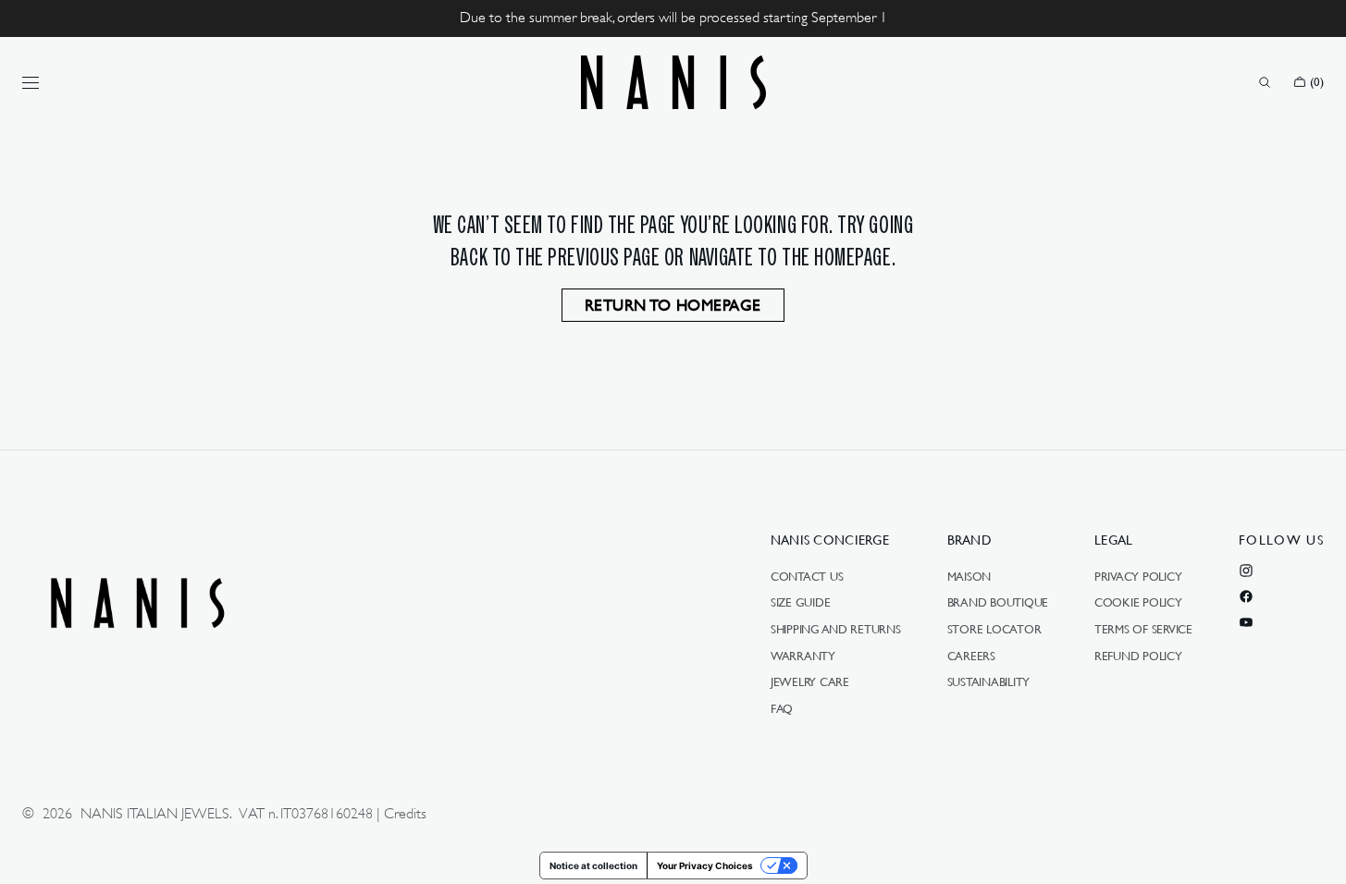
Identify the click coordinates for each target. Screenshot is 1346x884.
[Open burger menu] (30, 82)
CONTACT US (807, 577)
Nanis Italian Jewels (154, 813)
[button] (1264, 82)
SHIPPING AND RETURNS (836, 628)
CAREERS (971, 655)
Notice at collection (593, 865)
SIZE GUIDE (800, 602)
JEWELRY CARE (810, 681)
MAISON (969, 577)
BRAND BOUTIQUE (997, 602)
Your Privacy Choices (705, 865)
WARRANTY (803, 655)
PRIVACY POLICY (1137, 577)
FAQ (782, 708)
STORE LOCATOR (994, 628)
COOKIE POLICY (1138, 602)
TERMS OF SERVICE (1143, 628)
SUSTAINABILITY (988, 681)
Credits (405, 813)
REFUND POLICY (1138, 655)
